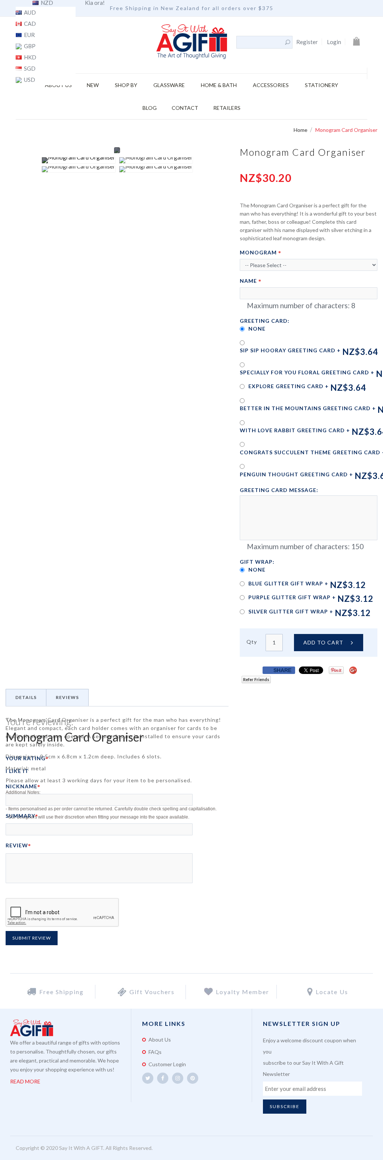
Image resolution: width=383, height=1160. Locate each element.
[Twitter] (147, 1078)
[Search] (287, 42)
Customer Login (167, 1064)
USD (29, 80)
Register (307, 41)
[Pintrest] (192, 1078)
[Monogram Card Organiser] (78, 160)
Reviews (67, 697)
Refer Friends (256, 679)
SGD (29, 68)
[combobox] (260, 42)
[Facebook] (162, 1078)
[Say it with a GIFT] (191, 42)
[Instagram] (177, 1078)
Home (301, 130)
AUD (29, 12)
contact (185, 108)
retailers (226, 108)
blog (150, 108)
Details (26, 697)
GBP (29, 46)
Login (334, 41)
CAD (29, 24)
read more (25, 1081)
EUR (29, 35)
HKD (29, 57)
